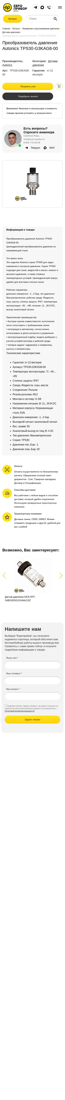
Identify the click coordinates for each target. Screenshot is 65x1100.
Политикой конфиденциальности (20, 711)
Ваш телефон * (14, 673)
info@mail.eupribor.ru (34, 139)
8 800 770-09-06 (32, 142)
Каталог (13, 18)
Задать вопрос (33, 719)
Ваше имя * (12, 658)
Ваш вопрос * (13, 689)
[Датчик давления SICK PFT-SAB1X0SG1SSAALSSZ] (32, 579)
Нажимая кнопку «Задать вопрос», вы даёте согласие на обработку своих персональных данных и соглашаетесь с (31, 707)
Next (60, 575)
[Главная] (15, 7)
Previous (5, 575)
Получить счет (28, 86)
